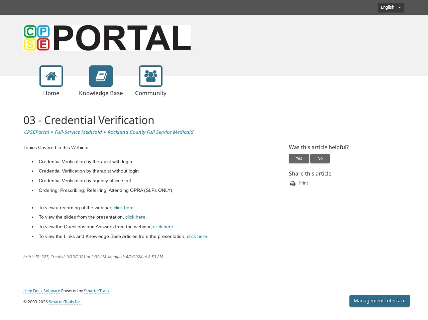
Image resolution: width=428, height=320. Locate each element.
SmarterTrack (96, 291)
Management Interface (380, 300)
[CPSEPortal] (107, 37)
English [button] (388, 7)
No (320, 158)
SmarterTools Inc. (65, 302)
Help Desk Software (41, 291)
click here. (124, 207)
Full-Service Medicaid (78, 132)
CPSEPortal (36, 132)
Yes (299, 158)
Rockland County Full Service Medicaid (151, 132)
